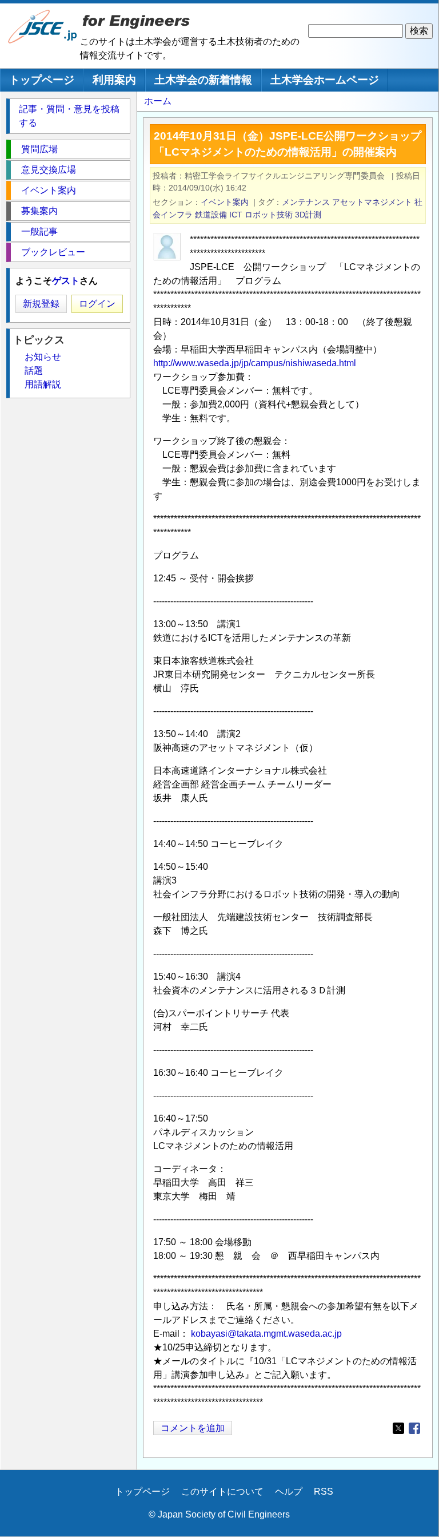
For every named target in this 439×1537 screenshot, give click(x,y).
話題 (34, 370)
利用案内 (114, 80)
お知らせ (43, 357)
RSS (323, 1491)
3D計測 (308, 214)
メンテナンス (306, 202)
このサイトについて (222, 1491)
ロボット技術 (269, 214)
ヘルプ (288, 1491)
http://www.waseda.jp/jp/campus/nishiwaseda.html (254, 363)
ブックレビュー (53, 252)
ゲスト (65, 281)
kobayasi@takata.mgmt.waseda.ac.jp (266, 1333)
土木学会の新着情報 (203, 80)
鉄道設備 (211, 214)
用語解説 (43, 384)
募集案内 (39, 211)
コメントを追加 (193, 1428)
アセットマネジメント (372, 202)
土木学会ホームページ (324, 80)
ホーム (157, 101)
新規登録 (41, 303)
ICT (235, 214)
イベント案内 (225, 202)
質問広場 (39, 149)
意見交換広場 (48, 170)
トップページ (41, 80)
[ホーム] (43, 41)
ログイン (97, 303)
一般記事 (39, 231)
